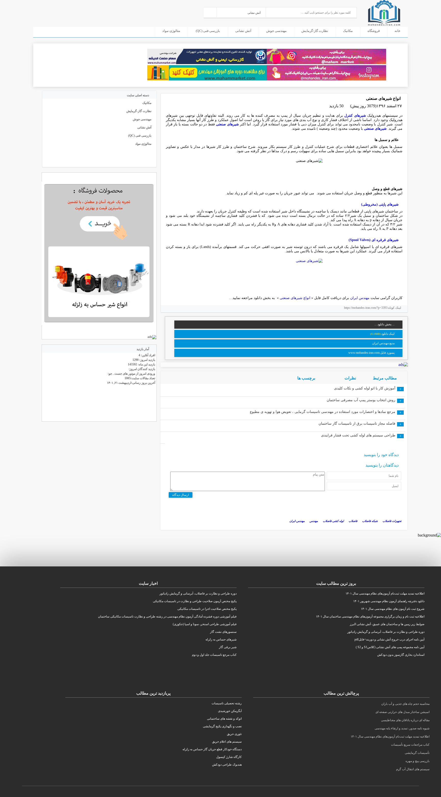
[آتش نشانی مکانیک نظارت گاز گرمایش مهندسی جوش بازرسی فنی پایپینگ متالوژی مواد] (241, 12)
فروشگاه (374, 31)
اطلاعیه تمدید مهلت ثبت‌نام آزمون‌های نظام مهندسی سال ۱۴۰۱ (390, 736)
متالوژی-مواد (171, 31)
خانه (397, 31)
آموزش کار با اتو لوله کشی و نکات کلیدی (364, 388)
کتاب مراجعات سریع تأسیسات (410, 744)
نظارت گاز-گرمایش (314, 31)
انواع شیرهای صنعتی (295, 298)
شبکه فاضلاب (370, 520)
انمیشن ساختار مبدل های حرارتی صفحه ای (402, 712)
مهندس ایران (360, 298)
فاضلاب (353, 520)
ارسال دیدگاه (180, 495)
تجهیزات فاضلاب (392, 520)
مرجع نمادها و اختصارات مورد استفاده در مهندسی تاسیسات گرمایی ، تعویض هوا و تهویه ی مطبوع (322, 412)
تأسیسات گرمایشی (417, 753)
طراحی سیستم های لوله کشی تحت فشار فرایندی (358, 435)
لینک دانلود (388, 334)
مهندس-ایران (297, 520)
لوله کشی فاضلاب (333, 520)
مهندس (314, 520)
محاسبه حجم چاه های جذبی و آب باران (405, 704)
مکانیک (348, 31)
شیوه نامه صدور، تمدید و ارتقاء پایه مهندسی (402, 728)
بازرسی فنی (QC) (208, 31)
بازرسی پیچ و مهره (418, 761)
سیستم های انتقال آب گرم (413, 769)
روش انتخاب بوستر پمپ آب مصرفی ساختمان (361, 400)
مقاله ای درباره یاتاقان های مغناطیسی (405, 720)
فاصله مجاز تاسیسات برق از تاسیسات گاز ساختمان (356, 423)
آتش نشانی (243, 31)
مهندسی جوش (276, 31)
